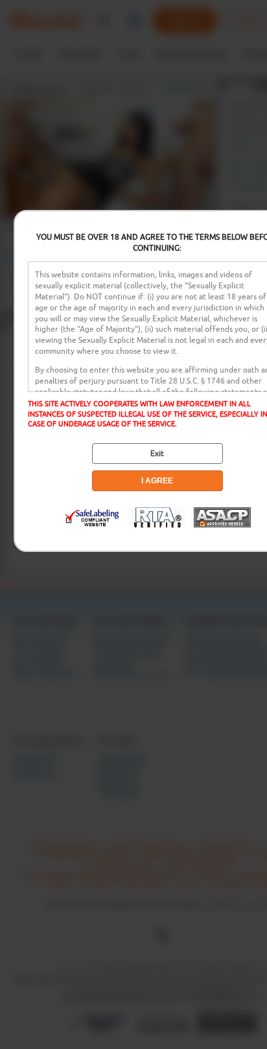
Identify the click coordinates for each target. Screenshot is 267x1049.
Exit (157, 453)
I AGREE (157, 480)
